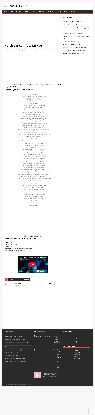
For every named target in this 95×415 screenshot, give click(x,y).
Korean (34, 11)
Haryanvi (50, 11)
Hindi (11, 11)
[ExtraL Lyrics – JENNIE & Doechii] (43, 336)
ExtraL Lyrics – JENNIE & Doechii (73, 22)
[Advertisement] (33, 30)
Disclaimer (77, 356)
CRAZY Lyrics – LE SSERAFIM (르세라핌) (75, 50)
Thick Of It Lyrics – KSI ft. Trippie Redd (74, 47)
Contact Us (77, 352)
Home (5, 11)
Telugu (73, 11)
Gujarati (58, 11)
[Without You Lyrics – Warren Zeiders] (44, 350)
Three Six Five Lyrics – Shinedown (73, 33)
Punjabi (26, 11)
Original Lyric (23, 50)
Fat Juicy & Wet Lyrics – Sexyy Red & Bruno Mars (18, 350)
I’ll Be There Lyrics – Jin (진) (71, 41)
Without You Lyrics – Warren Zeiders (74, 25)
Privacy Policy (77, 354)
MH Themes (30, 384)
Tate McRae (25, 279)
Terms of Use (77, 358)
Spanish (41, 11)
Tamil (66, 11)
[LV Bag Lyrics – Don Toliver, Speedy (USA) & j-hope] (37, 377)
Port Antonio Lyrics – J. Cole (71, 44)
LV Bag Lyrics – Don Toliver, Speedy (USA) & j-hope (50, 373)
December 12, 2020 (12, 50)
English (18, 11)
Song (31, 50)
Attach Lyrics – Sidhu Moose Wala (73, 54)
